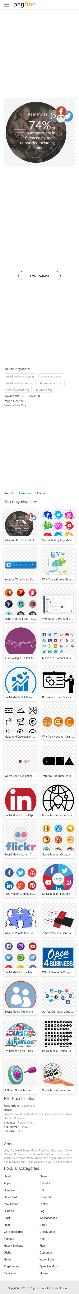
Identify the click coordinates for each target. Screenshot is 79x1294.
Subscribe (46, 1197)
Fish (42, 1245)
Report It (9, 493)
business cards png (18, 390)
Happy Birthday (13, 1245)
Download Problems (31, 493)
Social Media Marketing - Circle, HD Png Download (35, 1011)
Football (9, 1238)
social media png (50, 376)
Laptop (44, 1204)
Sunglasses (11, 1190)
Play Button (11, 1204)
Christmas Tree (13, 1231)
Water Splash (48, 1259)
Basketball (10, 1197)
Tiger (7, 1218)
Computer (46, 1252)
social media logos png (20, 376)
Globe (7, 1252)
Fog (42, 1211)
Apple (7, 1183)
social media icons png (20, 383)
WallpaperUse (48, 1218)
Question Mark (49, 1266)
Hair (42, 1238)
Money (44, 1273)
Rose (7, 1225)
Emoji (43, 1225)
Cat (42, 1190)
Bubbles (9, 1211)
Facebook (10, 1273)
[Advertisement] (39, 58)
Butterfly (45, 1183)
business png (44, 390)
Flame (43, 1176)
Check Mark (47, 1231)
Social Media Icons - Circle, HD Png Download (33, 854)
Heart (7, 1176)
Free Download (39, 276)
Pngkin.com (11, 1266)
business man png (51, 383)
